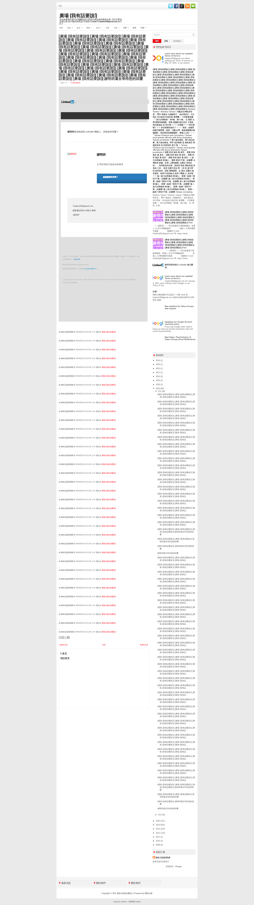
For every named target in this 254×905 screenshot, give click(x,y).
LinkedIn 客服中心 (90, 269)
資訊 (157, 41)
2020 (158, 376)
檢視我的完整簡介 (161, 861)
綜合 (79, 27)
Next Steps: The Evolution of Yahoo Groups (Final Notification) (180, 338)
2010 (158, 841)
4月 (160, 815)
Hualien (138, 902)
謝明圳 (101, 154)
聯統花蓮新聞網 (163, 857)
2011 (158, 837)
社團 (125, 27)
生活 (98, 27)
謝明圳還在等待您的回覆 (167, 553)
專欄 (143, 27)
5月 (160, 391)
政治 (70, 27)
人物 (116, 27)
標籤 (166, 41)
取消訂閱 (77, 259)
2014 (158, 825)
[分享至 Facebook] (68, 637)
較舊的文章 (144, 645)
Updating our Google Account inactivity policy (178, 323)
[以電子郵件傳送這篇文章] (60, 637)
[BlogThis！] (62, 637)
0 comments (75, 83)
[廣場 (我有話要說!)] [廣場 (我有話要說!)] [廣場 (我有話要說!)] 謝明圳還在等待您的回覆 (176, 532)
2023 (158, 368)
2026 (158, 360)
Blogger (178, 866)
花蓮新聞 (131, 902)
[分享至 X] (65, 637)
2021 (158, 372)
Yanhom (124, 902)
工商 (107, 27)
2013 (158, 829)
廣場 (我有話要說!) (78, 15)
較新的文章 (64, 645)
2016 (158, 388)
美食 (89, 27)
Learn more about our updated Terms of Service (179, 54)
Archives (177, 41)
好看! (155, 291)
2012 (158, 833)
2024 (158, 364)
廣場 (134, 27)
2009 (158, 845)
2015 (158, 821)
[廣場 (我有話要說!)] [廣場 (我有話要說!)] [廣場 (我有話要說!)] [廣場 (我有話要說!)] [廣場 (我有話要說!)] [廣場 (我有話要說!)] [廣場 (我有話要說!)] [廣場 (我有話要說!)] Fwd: (179, 217)
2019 (158, 380)
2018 (158, 384)
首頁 (60, 6)
